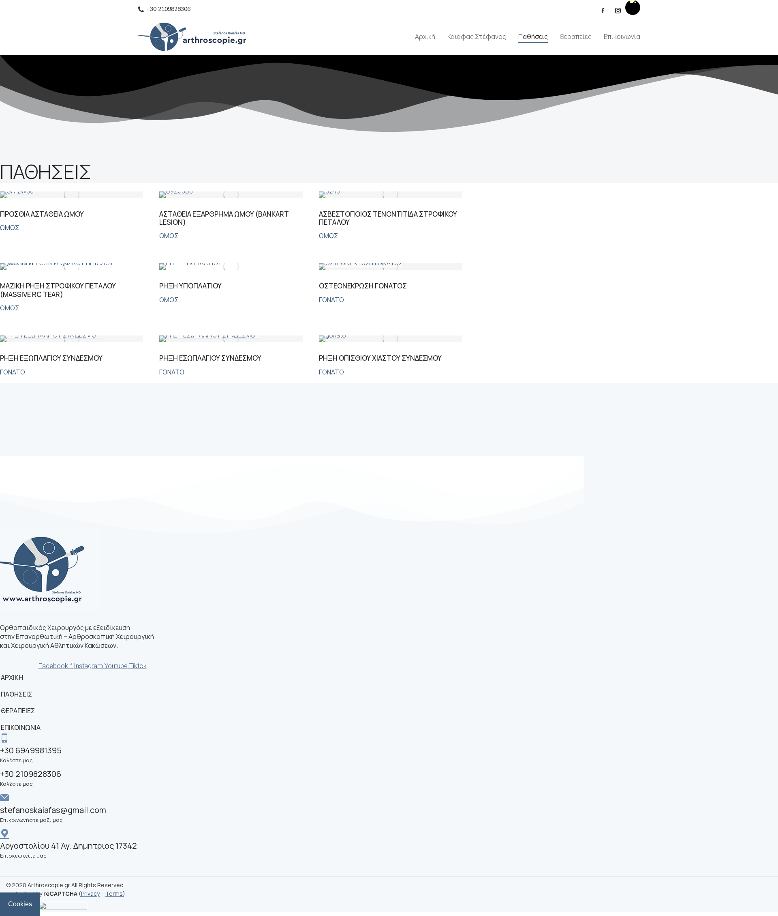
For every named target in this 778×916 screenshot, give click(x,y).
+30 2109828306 (168, 9)
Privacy (90, 893)
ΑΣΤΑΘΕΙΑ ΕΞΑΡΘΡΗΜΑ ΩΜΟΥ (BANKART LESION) (224, 218)
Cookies (20, 904)
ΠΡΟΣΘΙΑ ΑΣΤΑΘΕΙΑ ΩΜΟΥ (42, 214)
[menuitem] (425, 36)
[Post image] (71, 194)
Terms (114, 893)
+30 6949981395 (31, 750)
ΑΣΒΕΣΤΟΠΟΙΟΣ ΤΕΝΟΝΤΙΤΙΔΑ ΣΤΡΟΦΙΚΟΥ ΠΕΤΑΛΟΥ (388, 218)
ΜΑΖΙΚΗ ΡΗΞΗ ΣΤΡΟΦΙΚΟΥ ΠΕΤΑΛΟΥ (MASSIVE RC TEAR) (58, 290)
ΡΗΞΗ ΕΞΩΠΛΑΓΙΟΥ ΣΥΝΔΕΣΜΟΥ (51, 358)
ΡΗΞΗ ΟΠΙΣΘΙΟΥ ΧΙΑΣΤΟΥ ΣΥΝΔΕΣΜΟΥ (380, 358)
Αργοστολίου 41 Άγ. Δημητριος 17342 (68, 845)
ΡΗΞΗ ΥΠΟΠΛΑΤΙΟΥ (190, 285)
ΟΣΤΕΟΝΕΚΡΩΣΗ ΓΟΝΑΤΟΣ (363, 285)
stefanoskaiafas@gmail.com (53, 809)
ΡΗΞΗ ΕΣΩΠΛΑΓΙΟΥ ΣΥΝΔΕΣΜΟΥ (210, 358)
